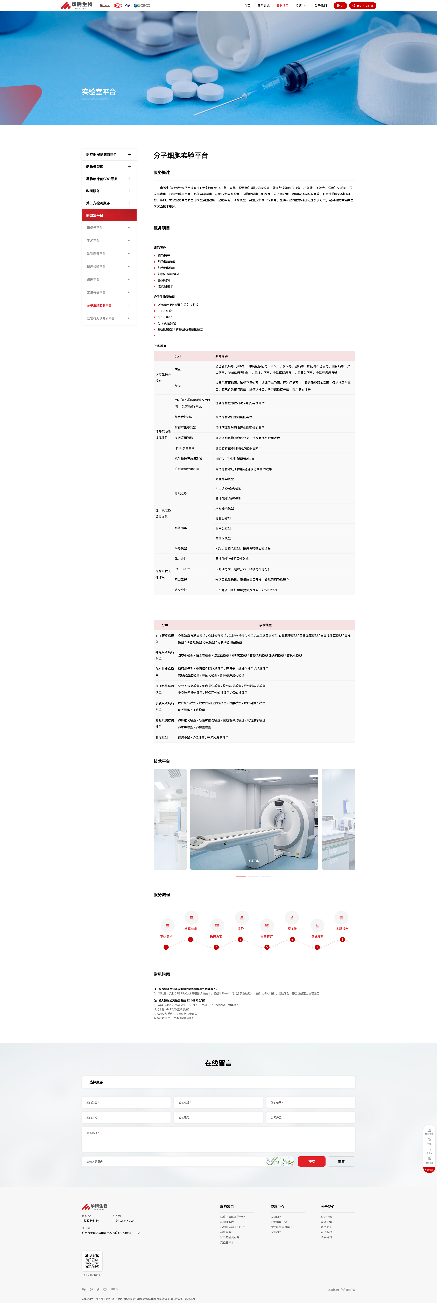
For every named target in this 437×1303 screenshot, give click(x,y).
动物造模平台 (96, 253)
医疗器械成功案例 (281, 1227)
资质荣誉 (326, 1227)
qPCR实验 (165, 317)
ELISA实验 (165, 311)
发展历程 (326, 1222)
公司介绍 (326, 1216)
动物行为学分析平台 (101, 318)
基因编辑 (164, 280)
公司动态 (276, 1216)
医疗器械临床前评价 (101, 154)
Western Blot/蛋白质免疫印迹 (178, 305)
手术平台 (93, 241)
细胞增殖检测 (167, 262)
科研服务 (93, 191)
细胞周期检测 (167, 268)
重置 (341, 1162)
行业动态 (276, 1232)
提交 (311, 1162)
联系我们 (326, 1237)
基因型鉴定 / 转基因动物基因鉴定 (180, 329)
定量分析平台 (96, 292)
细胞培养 (164, 256)
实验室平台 (94, 215)
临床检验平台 (96, 266)
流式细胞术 (165, 286)
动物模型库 (94, 166)
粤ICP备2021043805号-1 (184, 1298)
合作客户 (326, 1232)
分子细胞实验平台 (99, 305)
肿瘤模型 (162, 737)
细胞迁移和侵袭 (168, 274)
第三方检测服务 (98, 203)
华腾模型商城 (348, 1289)
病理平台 (93, 279)
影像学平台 (94, 228)
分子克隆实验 (167, 323)
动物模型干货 (279, 1222)
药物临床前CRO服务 (101, 179)
